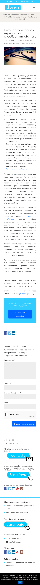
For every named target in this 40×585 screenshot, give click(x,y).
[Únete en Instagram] (21, 488)
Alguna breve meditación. (16, 169)
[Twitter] (9, 488)
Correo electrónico (12, 393)
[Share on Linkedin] (13, 333)
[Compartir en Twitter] (9, 333)
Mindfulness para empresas (17, 512)
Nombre (8, 383)
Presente (32, 43)
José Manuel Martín (14, 40)
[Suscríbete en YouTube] (17, 488)
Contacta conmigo (20, 314)
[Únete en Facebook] (5, 488)
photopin (22, 294)
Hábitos (16, 43)
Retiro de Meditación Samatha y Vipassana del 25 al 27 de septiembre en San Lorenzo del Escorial (20, 17)
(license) (30, 294)
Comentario (9, 360)
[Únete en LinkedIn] (13, 488)
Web (6, 402)
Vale (20, 582)
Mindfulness (24, 43)
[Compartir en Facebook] (5, 333)
